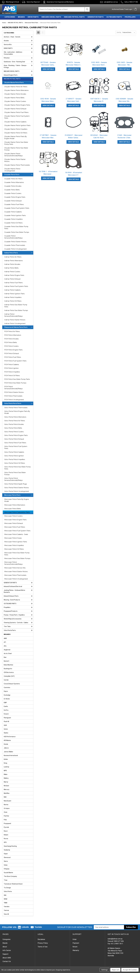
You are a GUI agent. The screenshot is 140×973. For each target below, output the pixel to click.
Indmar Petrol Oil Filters (12, 301)
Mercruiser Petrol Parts (12, 495)
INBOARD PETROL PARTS (74, 17)
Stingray (6, 869)
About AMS (7, 958)
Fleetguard (7, 718)
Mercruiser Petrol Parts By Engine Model (16, 500)
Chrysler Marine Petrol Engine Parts (17, 105)
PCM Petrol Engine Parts (13, 350)
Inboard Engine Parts (10, 75)
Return (75, 947)
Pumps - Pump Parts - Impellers (14, 615)
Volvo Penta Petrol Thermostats (15, 408)
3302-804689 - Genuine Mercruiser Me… (124, 100)
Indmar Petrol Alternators (13, 261)
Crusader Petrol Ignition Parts (15, 215)
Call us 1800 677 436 (131, 2)
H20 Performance (9, 736)
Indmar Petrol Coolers (12, 272)
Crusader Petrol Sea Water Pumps (16, 232)
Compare (47, 51)
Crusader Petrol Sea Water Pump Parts (16, 227)
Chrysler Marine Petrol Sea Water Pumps (16, 149)
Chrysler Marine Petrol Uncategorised (12, 170)
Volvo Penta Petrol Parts (12, 403)
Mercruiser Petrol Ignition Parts (15, 542)
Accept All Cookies (130, 970)
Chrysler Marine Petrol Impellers (15, 129)
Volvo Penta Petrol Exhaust (14, 439)
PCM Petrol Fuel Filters (12, 357)
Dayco (6, 691)
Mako (5, 774)
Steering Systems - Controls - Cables (16, 622)
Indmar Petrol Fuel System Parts (16, 286)
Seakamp (7, 850)
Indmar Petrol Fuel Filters (13, 283)
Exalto (6, 706)
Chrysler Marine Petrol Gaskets (15, 122)
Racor (6, 831)
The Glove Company (10, 876)
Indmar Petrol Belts (11, 268)
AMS (5, 638)
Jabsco (6, 748)
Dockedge (7, 695)
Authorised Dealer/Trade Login (122, 9)
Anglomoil (7, 650)
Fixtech (6, 714)
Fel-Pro (6, 710)
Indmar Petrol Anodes (12, 264)
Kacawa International (11, 755)
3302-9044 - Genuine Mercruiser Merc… (48, 100)
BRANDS (21, 17)
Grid (38, 32)
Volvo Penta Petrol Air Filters (14, 421)
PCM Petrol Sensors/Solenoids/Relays (13, 388)
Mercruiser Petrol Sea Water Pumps (17, 558)
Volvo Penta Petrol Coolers (14, 432)
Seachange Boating (10, 846)
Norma (6, 804)
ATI (5, 642)
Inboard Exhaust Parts (11, 596)
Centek (6, 680)
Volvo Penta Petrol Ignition (14, 456)
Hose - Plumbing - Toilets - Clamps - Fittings (15, 66)
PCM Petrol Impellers (12, 372)
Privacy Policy (43, 943)
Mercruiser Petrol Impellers (14, 545)
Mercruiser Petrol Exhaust (13, 523)
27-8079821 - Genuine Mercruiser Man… (48, 136)
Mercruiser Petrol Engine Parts (15, 520)
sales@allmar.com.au (111, 2)
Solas (5, 865)
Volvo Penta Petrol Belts (13, 428)
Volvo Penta (8, 891)
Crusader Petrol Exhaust (13, 201)
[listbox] (129, 32)
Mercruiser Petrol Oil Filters (14, 549)
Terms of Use (42, 947)
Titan (5, 880)
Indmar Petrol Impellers (12, 297)
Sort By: (119, 32)
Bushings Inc (8, 668)
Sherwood (7, 857)
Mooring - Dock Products (12, 600)
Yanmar (6, 910)
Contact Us (7, 961)
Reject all (115, 970)
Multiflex (6, 793)
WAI (5, 895)
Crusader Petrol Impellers (13, 219)
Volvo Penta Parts (10, 630)
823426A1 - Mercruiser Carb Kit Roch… (99, 136)
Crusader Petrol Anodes (12, 186)
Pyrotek (6, 827)
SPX (5, 842)
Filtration (7, 58)
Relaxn (6, 835)
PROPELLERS (130, 17)
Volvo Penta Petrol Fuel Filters (15, 443)
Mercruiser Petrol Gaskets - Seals (16, 534)
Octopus (7, 808)
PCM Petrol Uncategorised (14, 400)
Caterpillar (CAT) (9, 676)
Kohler (6, 759)
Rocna (6, 838)
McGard (6, 786)
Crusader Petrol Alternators (14, 182)
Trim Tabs (7, 626)
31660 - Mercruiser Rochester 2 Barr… (124, 136)
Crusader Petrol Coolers (12, 193)
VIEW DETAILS (48, 69)
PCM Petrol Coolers (11, 346)
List (43, 32)
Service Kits (8, 44)
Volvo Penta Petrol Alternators (15, 417)
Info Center (7, 950)
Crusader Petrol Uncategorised (15, 249)
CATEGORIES (10, 17)
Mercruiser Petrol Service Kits (14, 568)
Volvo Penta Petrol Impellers (14, 459)
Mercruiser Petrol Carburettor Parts (17, 512)
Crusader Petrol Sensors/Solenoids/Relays (13, 237)
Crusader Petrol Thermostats (14, 245)
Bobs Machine (8, 665)
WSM (5, 899)
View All (6, 914)
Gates (6, 729)
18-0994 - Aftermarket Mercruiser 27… (73, 174)
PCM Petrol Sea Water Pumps (15, 383)
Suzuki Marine (8, 872)
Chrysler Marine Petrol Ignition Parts (17, 125)
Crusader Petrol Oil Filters (13, 223)
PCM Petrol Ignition (11, 368)
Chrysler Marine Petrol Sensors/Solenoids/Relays (13, 155)
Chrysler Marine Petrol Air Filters (15, 87)
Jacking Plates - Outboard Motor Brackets (14, 591)
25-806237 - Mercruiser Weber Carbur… (74, 136)
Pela (5, 819)
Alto (5, 646)
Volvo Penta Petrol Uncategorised (16, 491)
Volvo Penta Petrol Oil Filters (14, 463)
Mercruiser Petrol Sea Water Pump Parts (17, 554)
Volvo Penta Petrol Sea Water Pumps (15, 473)
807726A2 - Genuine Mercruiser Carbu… (48, 63)
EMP (5, 702)
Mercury (6, 789)
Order (75, 939)
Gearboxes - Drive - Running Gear (14, 61)
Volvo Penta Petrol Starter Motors (16, 488)
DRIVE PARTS (33, 17)
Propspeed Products (10, 611)
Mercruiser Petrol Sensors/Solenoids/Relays (13, 563)
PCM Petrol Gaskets (11, 364)
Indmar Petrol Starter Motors (14, 320)
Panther (6, 816)
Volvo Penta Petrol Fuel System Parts (15, 447)
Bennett (6, 661)
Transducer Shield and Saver (13, 884)
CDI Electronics (9, 672)
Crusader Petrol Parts (11, 174)
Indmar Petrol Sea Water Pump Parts (15, 306)
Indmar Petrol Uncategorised (14, 323)
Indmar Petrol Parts (11, 253)
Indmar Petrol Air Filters (12, 257)
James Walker (8, 752)
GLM (5, 725)
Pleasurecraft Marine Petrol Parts (15, 327)
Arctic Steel (8, 653)
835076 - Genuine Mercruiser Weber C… (73, 63)
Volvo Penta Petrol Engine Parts (16, 435)
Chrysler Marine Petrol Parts (14, 82)
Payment (76, 943)
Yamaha (6, 906)
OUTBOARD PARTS (114, 17)
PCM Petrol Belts (10, 342)
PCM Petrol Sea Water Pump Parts (17, 379)
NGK (5, 797)
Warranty (76, 950)
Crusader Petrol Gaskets (13, 212)
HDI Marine (7, 740)
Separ (6, 853)
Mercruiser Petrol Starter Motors (16, 571)
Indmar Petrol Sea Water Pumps (16, 310)
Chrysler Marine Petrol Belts (14, 98)
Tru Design (7, 887)
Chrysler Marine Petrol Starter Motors (15, 160)
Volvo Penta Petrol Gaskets (14, 452)
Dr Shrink (7, 699)
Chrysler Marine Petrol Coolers (15, 101)
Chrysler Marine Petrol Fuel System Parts (17, 117)
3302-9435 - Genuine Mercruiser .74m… (124, 63)
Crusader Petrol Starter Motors (15, 242)
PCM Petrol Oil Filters (12, 375)
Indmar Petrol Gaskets (12, 290)
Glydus (6, 733)
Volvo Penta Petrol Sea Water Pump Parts (17, 468)
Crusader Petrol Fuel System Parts (16, 208)
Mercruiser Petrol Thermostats (15, 575)
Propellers (7, 607)
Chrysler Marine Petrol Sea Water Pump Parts (16, 143)
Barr (5, 657)
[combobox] (61, 9)
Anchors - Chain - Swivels (12, 37)
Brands (5, 943)
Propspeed (7, 823)
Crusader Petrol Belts (12, 190)
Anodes (6, 40)
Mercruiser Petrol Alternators (14, 505)
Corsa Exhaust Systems (12, 684)
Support (5, 954)
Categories (6, 939)
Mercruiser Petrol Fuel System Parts (17, 531)
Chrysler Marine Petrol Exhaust (15, 109)
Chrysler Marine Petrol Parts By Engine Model (15, 137)
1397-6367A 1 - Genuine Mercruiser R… (99, 100)
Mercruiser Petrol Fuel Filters (14, 527)
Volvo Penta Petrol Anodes (14, 424)
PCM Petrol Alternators (12, 335)
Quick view (48, 47)
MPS (5, 770)
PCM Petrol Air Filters (12, 331)
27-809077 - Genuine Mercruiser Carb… (73, 100)
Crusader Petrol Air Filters (13, 179)
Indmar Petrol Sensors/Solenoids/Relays (13, 315)
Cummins (7, 687)
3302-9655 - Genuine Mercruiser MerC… (99, 63)
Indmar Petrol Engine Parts (14, 275)
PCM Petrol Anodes (11, 339)
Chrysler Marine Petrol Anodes (15, 94)
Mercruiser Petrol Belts (12, 509)
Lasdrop (6, 767)
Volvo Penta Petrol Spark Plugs (15, 484)
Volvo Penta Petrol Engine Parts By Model (17, 412)
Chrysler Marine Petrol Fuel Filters (16, 112)
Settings (104, 970)
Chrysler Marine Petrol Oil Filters (15, 133)
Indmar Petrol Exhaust (12, 279)
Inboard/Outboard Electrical (13, 586)
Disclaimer (41, 939)
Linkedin (25, 927)
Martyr (6, 782)
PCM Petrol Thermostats (13, 396)
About (5, 947)
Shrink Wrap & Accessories (12, 619)
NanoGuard (7, 801)
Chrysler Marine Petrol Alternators (16, 90)
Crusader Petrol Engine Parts (14, 197)
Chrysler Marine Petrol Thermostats (17, 165)
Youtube (38, 927)
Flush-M (6, 721)
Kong (5, 763)
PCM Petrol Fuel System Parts (15, 361)
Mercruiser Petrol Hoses (13, 538)
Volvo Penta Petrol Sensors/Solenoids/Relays (13, 479)
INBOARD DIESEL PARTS (51, 17)
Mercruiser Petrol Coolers (13, 516)
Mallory (6, 778)
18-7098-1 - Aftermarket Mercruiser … (48, 173)
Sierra (6, 861)
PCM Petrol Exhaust (11, 353)
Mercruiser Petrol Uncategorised (16, 579)
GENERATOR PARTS (95, 17)
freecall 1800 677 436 (116, 941)
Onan (5, 812)
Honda (6, 744)
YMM (5, 903)
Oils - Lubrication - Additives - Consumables (13, 53)
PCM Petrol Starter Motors (14, 392)
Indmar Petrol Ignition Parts (14, 294)
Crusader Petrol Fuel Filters (14, 204)
